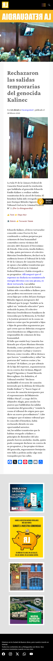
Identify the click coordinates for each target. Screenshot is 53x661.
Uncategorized (27, 110)
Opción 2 (45, 206)
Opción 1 (45, 205)
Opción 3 (45, 207)
